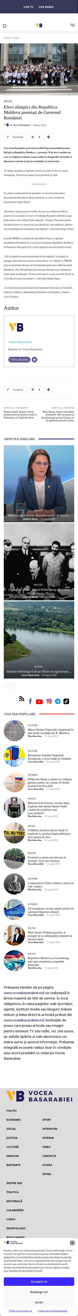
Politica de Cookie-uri (20, 1310)
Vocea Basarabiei (22, 125)
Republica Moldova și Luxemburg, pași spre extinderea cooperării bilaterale (48, 961)
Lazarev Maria (30, 518)
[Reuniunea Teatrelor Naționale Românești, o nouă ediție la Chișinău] (14, 756)
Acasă (7, 37)
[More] (48, 137)
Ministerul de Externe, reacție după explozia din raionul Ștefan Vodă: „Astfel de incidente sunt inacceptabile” (48, 808)
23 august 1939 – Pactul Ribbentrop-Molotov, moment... (39, 591)
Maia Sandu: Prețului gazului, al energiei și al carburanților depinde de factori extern (50, 936)
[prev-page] (6, 685)
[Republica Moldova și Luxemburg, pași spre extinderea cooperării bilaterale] (14, 960)
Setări (39, 1302)
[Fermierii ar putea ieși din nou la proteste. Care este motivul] (14, 858)
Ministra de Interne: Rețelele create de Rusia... (39, 515)
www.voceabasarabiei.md (24, 993)
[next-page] (12, 685)
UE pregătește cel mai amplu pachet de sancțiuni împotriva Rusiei (51, 910)
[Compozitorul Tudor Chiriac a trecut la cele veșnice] (14, 884)
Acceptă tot (39, 1281)
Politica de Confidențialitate (52, 1310)
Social (16, 37)
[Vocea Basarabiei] (7, 125)
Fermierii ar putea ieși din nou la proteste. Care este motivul (47, 859)
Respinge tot (39, 1292)
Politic (38, 510)
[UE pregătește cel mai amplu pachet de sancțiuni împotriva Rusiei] (14, 909)
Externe (32, 775)
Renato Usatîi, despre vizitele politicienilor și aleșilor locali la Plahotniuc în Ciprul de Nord (20, 414)
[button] (72, 1243)
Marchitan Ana (35, 736)
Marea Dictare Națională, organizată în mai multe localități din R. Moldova (50, 731)
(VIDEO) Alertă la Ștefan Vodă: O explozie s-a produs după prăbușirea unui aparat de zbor (49, 834)
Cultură (32, 725)
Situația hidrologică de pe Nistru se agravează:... (39, 671)
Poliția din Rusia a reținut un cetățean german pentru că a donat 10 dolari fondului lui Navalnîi (50, 782)
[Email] (34, 359)
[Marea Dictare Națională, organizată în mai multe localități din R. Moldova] (14, 730)
